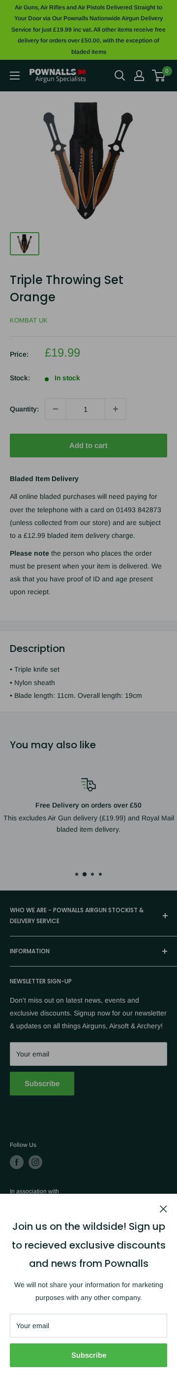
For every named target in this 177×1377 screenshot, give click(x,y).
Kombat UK (29, 320)
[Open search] (120, 75)
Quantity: (24, 409)
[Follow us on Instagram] (35, 1162)
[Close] (163, 1208)
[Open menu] (15, 76)
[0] (159, 75)
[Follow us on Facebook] (17, 1162)
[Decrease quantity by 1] (55, 409)
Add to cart (88, 445)
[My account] (139, 75)
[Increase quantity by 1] (115, 409)
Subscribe (88, 1355)
